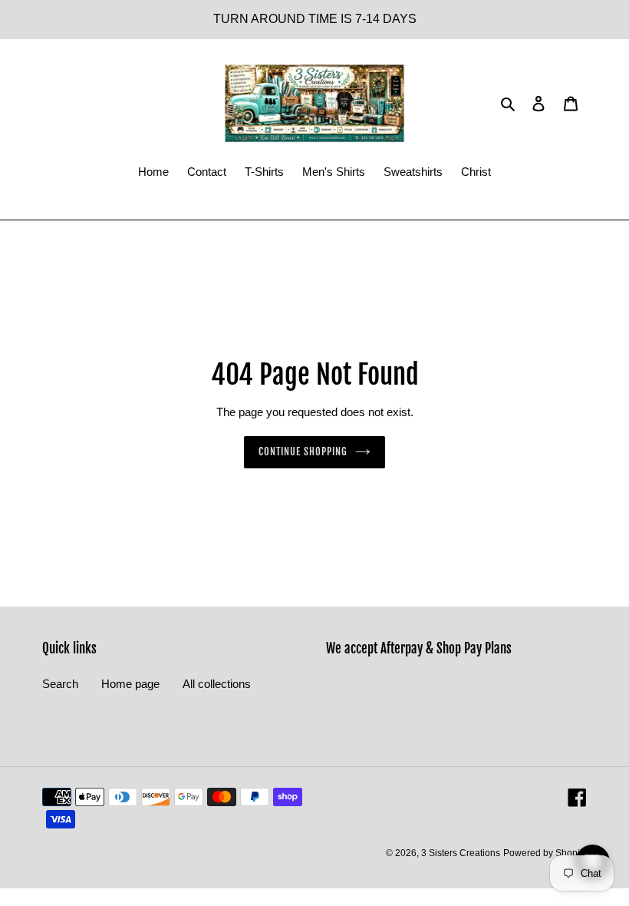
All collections (217, 683)
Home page (130, 683)
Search (60, 683)
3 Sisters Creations (460, 853)
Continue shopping (303, 451)
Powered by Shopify (545, 853)
